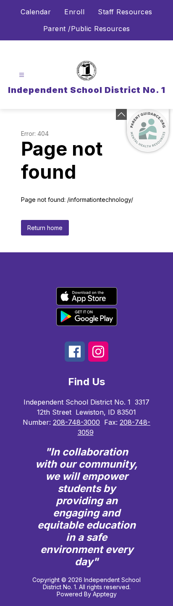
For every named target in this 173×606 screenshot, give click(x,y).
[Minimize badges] (121, 114)
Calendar (36, 12)
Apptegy (105, 594)
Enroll (74, 12)
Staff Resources (125, 12)
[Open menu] (21, 75)
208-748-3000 (76, 422)
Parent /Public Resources (86, 28)
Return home (45, 227)
